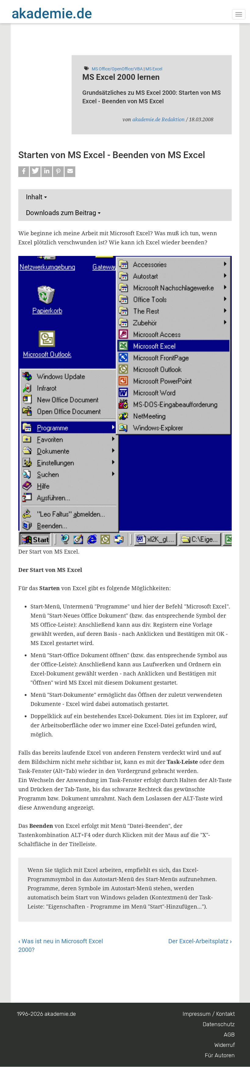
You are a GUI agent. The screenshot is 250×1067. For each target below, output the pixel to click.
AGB (229, 1034)
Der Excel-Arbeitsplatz (200, 941)
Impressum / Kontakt (209, 1014)
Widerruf (224, 1045)
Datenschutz (219, 1024)
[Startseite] (64, 13)
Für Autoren (220, 1055)
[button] (23, 171)
